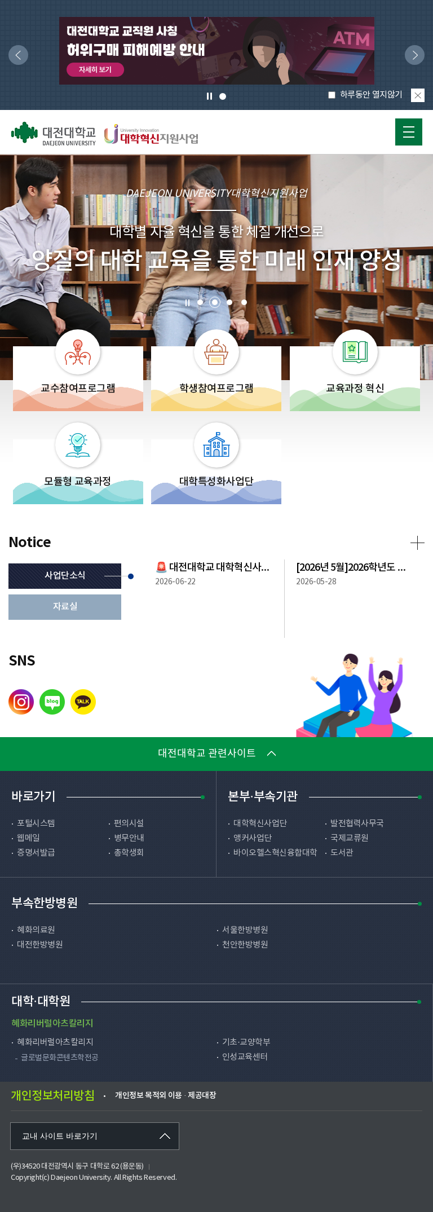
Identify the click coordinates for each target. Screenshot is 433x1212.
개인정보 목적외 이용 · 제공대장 (165, 1095)
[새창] (217, 51)
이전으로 (15, 55)
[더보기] (417, 543)
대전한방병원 (40, 945)
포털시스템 (36, 823)
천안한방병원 (245, 945)
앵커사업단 (252, 838)
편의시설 (129, 823)
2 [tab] (215, 302)
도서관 (342, 853)
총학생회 (129, 853)
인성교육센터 (245, 1057)
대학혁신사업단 (260, 823)
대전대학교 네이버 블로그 (52, 702)
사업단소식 (65, 576)
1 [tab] (200, 302)
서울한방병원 (245, 930)
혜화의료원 (36, 930)
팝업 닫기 (418, 95)
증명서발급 (36, 853)
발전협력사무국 (357, 823)
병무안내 (129, 838)
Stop (187, 302)
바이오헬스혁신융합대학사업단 (275, 859)
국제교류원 (349, 838)
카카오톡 (83, 702)
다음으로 (412, 55)
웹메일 (28, 838)
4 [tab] (244, 302)
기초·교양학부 (246, 1042)
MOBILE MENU (408, 132)
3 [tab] (229, 302)
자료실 (65, 607)
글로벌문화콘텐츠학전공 (60, 1058)
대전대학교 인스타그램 (21, 702)
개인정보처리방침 (52, 1096)
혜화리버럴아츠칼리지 (55, 1042)
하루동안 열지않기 (371, 95)
